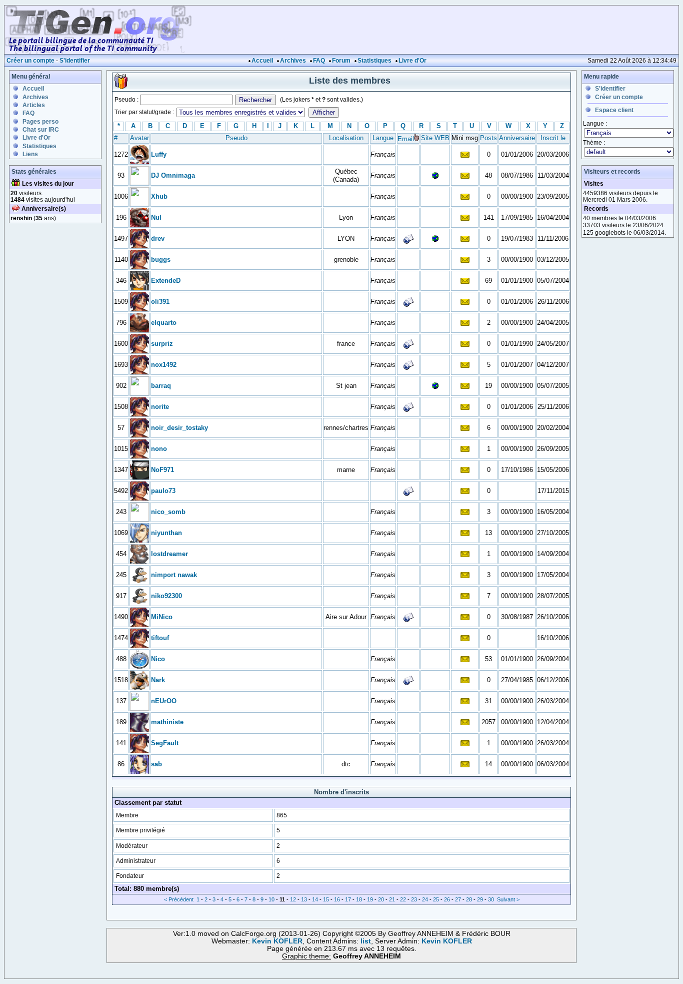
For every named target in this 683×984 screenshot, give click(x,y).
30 (491, 899)
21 (392, 899)
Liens (30, 154)
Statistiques (375, 61)
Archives (293, 61)
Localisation (346, 138)
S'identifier (75, 61)
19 (370, 899)
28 (469, 899)
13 (304, 899)
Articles (33, 105)
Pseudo (237, 138)
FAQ (319, 61)
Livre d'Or (412, 61)
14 (315, 899)
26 (447, 899)
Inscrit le (553, 138)
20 (381, 899)
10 (271, 899)
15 (326, 899)
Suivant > (508, 899)
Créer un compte (30, 61)
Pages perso (40, 121)
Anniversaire (517, 138)
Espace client (614, 110)
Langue (383, 138)
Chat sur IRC (40, 129)
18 (359, 899)
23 (414, 899)
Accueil (262, 61)
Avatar (139, 138)
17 (348, 899)
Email (406, 139)
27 (458, 899)
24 (425, 899)
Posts (488, 138)
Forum (341, 61)
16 (337, 899)
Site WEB (435, 138)
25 (436, 899)
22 (403, 899)
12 (293, 899)
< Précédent (179, 899)
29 (480, 899)
